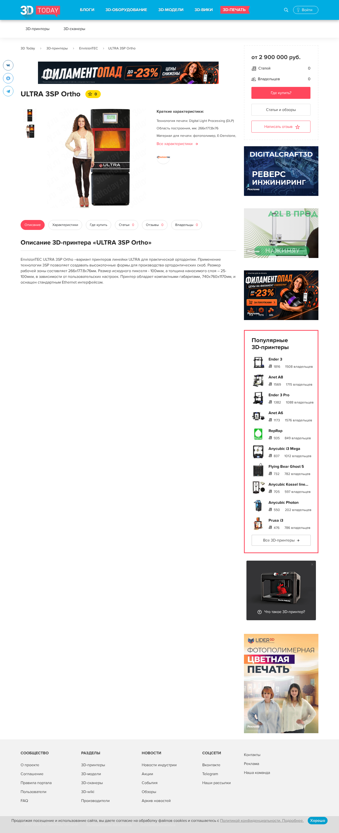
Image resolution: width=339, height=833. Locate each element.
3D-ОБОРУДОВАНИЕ (126, 9)
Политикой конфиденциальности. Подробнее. (262, 820)
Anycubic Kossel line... (288, 484)
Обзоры (149, 791)
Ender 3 (275, 359)
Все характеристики (175, 143)
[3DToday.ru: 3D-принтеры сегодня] (40, 13)
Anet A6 (276, 412)
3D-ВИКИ (204, 9)
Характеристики (65, 225)
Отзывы (155, 225)
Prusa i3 (276, 520)
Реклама (47, 77)
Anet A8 (276, 377)
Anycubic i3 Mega (284, 448)
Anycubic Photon (284, 502)
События (150, 782)
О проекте (30, 764)
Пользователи (33, 791)
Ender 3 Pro (279, 395)
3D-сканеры (74, 28)
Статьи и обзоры (281, 109)
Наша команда (257, 772)
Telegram (210, 773)
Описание (33, 225)
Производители (95, 800)
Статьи (126, 225)
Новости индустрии (159, 764)
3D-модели (91, 773)
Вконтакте (211, 764)
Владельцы (186, 225)
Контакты (252, 754)
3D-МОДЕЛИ (170, 9)
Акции (147, 773)
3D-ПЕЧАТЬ (234, 9)
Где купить (98, 225)
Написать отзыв (278, 126)
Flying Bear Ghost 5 (286, 466)
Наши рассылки (216, 782)
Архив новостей (156, 800)
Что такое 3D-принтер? (284, 611)
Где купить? (281, 92)
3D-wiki (87, 791)
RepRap (275, 430)
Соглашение (32, 773)
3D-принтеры (37, 28)
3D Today (28, 48)
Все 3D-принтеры (279, 540)
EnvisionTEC (88, 48)
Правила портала (36, 782)
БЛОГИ (87, 9)
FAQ (24, 800)
